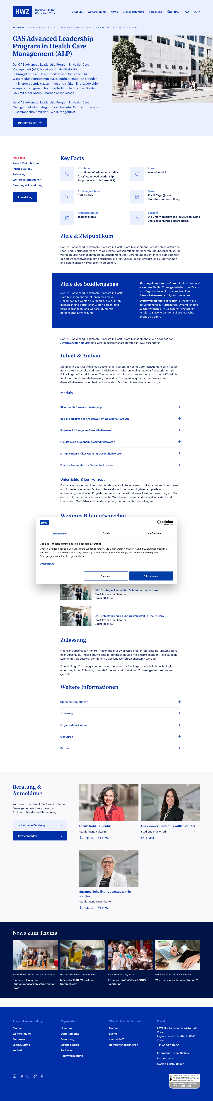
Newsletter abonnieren (123, 1044)
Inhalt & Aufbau (22, 168)
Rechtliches (181, 1053)
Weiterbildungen (36, 27)
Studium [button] (77, 11)
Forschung (67, 1039)
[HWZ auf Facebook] (42, 1076)
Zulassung (19, 174)
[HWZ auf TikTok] (35, 1076)
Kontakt (17, 1050)
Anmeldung (25, 197)
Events (113, 1033)
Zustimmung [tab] (60, 533)
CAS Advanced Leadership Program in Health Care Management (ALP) (98, 27)
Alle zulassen (151, 576)
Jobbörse (67, 1050)
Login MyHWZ (21, 1044)
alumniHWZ (116, 1039)
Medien (114, 1028)
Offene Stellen (70, 1044)
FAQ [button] (186, 11)
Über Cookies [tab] (153, 533)
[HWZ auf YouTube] (28, 1076)
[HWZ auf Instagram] (21, 1076)
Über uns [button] (173, 11)
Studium (18, 1028)
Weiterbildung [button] (97, 11)
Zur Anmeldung (27, 122)
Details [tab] (106, 533)
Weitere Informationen (27, 179)
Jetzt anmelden (27, 836)
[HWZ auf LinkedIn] (14, 1076)
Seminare (19, 1039)
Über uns (66, 1028)
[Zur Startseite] (35, 11)
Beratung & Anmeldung (27, 185)
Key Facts (19, 157)
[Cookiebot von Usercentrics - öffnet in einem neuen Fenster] (159, 522)
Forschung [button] (155, 11)
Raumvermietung (72, 1055)
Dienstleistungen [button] (133, 11)
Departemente (70, 1033)
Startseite (18, 27)
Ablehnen (106, 576)
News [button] (114, 11)
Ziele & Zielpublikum (26, 163)
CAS (52, 27)
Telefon (89, 838)
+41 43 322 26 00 (168, 1045)
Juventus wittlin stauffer (75, 342)
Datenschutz (165, 1058)
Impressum (164, 1053)
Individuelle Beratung (31, 825)
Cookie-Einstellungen (170, 1063)
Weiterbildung (22, 1033)
